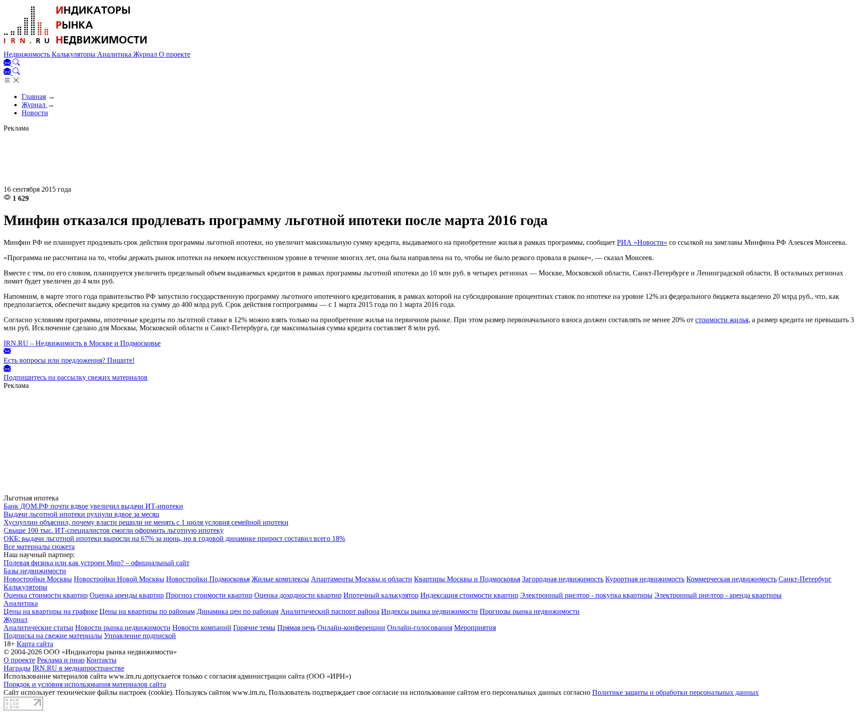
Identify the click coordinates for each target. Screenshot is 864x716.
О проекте (174, 54)
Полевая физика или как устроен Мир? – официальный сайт (96, 563)
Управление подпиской (140, 635)
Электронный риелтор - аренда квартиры (718, 595)
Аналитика (115, 54)
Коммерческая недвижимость (731, 579)
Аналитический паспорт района (329, 611)
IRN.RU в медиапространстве (78, 668)
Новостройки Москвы (38, 579)
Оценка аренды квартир (127, 595)
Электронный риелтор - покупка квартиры (586, 595)
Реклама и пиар (61, 660)
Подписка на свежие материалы (53, 635)
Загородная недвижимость (562, 579)
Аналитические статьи (38, 627)
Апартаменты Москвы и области (361, 579)
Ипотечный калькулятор (380, 595)
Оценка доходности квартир (298, 595)
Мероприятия (475, 627)
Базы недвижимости (35, 571)
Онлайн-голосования (419, 627)
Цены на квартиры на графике (51, 611)
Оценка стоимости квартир (46, 595)
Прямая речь (296, 627)
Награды (17, 668)
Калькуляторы (74, 54)
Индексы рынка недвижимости (429, 611)
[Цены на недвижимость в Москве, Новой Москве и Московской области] (76, 46)
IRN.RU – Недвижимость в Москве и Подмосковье (82, 343)
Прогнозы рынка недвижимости (530, 611)
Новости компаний (201, 627)
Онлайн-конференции (351, 627)
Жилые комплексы (280, 579)
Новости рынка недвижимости (123, 627)
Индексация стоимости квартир (469, 595)
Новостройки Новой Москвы (119, 579)
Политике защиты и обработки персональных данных (675, 692)
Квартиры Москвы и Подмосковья (467, 579)
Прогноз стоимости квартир (209, 595)
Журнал (146, 54)
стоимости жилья (721, 320)
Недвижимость (28, 54)
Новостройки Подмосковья (208, 579)
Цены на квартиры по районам (147, 611)
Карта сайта (35, 644)
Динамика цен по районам (238, 611)
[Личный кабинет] (8, 63)
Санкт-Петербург (805, 579)
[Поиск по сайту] (16, 63)
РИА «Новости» (642, 242)
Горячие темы (254, 627)
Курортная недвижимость (644, 579)
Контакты (101, 660)
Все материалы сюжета (39, 546)
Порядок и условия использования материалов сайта (85, 684)
